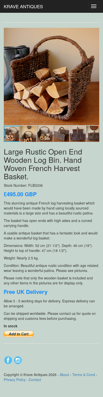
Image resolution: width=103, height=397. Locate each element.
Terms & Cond (83, 374)
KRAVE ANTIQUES (23, 6)
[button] (95, 32)
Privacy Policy (15, 379)
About (64, 374)
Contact (35, 379)
